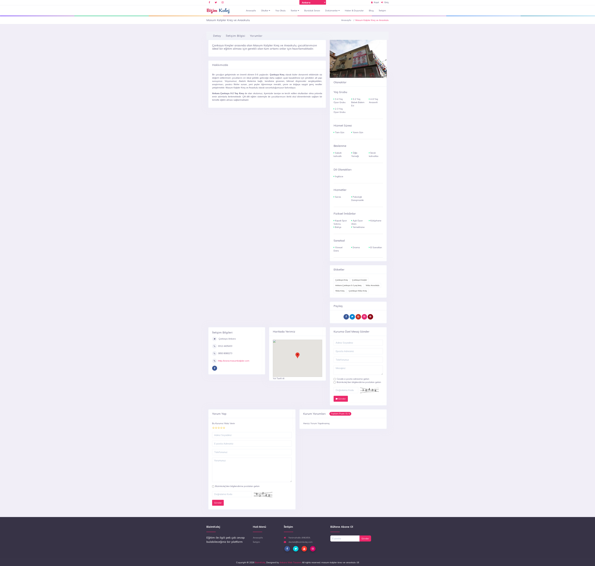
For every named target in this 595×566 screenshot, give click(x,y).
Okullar (265, 10)
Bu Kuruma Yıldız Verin (223, 423)
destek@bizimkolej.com (300, 542)
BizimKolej (260, 562)
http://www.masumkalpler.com (233, 360)
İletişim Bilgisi (235, 35)
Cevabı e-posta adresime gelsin (353, 378)
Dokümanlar (331, 10)
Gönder (342, 398)
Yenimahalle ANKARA (299, 537)
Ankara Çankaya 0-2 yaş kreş (348, 285)
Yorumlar (256, 35)
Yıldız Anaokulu (372, 285)
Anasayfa (251, 10)
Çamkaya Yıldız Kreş (358, 291)
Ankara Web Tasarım (290, 562)
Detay (217, 35)
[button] (297, 355)
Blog (371, 10)
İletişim (382, 10)
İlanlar (294, 10)
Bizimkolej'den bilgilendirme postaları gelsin (359, 382)
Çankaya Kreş (341, 280)
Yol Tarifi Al (278, 378)
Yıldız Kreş (339, 291)
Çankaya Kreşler (359, 280)
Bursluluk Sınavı (312, 10)
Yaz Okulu (280, 10)
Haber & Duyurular (354, 10)
